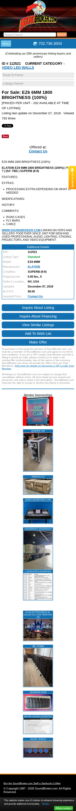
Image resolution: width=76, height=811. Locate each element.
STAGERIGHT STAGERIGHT (38, 529)
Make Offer (38, 342)
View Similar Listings (38, 325)
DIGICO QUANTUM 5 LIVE (38, 500)
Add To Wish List (38, 333)
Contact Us (38, 151)
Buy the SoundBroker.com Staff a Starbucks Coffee (32, 783)
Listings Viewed (13, 83)
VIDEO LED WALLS (18, 67)
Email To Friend (13, 75)
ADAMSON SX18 (38, 692)
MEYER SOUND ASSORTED (38, 716)
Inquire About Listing (38, 308)
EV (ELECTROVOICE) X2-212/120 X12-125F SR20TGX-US (38, 614)
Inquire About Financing (38, 316)
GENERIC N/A (38, 431)
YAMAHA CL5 (38, 477)
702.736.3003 (50, 43)
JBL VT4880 (38, 646)
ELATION (34, 266)
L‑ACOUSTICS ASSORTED (38, 571)
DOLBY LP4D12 (38, 739)
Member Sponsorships (38, 395)
